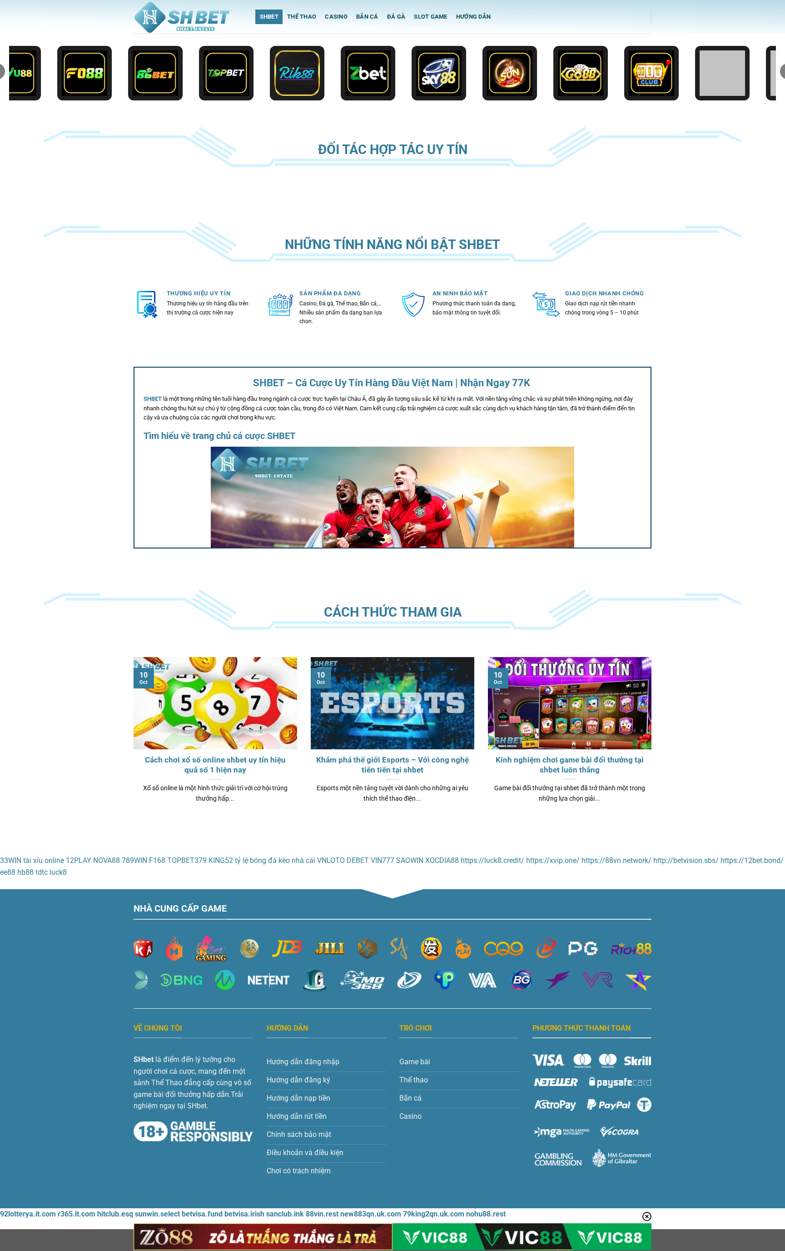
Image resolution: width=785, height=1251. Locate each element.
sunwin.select (157, 1214)
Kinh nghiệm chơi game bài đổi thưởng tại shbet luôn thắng (570, 765)
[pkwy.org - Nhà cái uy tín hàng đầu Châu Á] (188, 16)
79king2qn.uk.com (433, 1214)
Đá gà (396, 16)
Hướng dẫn (473, 16)
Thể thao (301, 16)
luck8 (58, 872)
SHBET (269, 16)
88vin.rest (322, 1214)
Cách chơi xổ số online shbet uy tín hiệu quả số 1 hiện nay (215, 765)
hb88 (25, 872)
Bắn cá (367, 16)
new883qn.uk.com (370, 1214)
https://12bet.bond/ (752, 860)
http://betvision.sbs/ (686, 860)
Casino (336, 16)
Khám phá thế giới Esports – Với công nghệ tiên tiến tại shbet (392, 765)
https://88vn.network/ (616, 860)
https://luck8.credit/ (492, 860)
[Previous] (132, 741)
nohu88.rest (486, 1214)
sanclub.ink (285, 1214)
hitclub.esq (115, 1214)
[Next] (653, 741)
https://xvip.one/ (553, 860)
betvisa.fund (202, 1214)
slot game (430, 16)
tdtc (41, 872)
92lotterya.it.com (28, 1214)
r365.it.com (76, 1214)
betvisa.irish (244, 1214)
